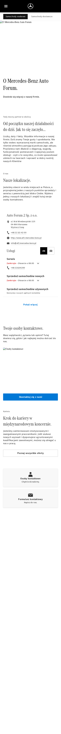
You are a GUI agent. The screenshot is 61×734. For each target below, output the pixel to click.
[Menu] (5, 6)
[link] (17, 227)
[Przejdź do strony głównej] (30, 6)
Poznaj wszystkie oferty (30, 453)
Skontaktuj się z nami (30, 396)
